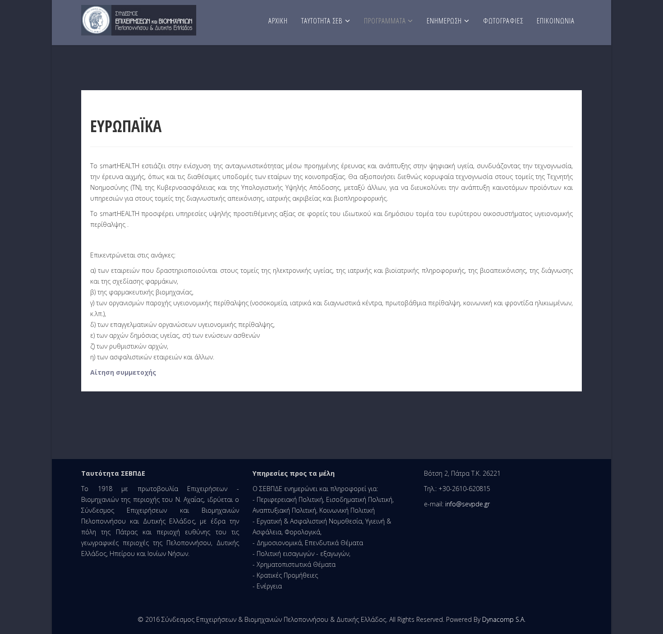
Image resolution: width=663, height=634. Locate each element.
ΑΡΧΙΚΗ (278, 20)
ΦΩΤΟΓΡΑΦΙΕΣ (503, 20)
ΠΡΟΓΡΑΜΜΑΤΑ (386, 20)
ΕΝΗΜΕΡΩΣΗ (444, 20)
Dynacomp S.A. (503, 619)
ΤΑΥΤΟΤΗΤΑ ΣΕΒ (322, 20)
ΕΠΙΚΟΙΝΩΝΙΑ (556, 20)
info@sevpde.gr (467, 504)
